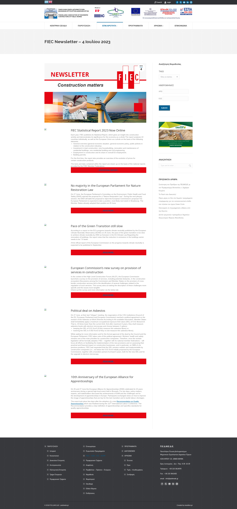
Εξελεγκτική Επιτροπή (58, 470)
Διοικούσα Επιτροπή (57, 460)
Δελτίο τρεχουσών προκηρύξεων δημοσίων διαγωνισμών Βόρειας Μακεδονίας (174, 216)
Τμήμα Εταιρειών (56, 474)
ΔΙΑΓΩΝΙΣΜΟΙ (129, 451)
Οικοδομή (89, 484)
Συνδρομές (131, 474)
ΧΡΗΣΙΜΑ (128, 456)
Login (169, 2)
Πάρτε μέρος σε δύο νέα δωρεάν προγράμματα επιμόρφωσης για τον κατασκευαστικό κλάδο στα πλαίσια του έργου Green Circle (175, 201)
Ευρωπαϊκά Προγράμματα (95, 451)
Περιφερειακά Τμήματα (58, 479)
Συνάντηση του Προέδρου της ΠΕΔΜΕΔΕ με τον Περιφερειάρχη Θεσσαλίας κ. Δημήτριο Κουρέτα (174, 188)
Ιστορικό (53, 451)
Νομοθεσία (90, 474)
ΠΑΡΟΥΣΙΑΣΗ (52, 446)
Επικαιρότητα (91, 446)
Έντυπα (130, 460)
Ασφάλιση (89, 465)
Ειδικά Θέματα (91, 489)
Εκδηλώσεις (90, 493)
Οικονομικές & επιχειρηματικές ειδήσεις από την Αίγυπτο (174, 209)
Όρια (128, 465)
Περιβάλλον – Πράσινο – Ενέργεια (98, 470)
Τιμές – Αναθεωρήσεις (135, 470)
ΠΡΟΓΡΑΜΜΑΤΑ (130, 446)
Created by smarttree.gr (185, 505)
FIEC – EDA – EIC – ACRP (95, 456)
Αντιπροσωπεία (55, 465)
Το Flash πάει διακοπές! (167, 194)
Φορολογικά (90, 479)
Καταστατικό (54, 456)
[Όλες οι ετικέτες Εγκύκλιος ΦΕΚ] (169, 77)
